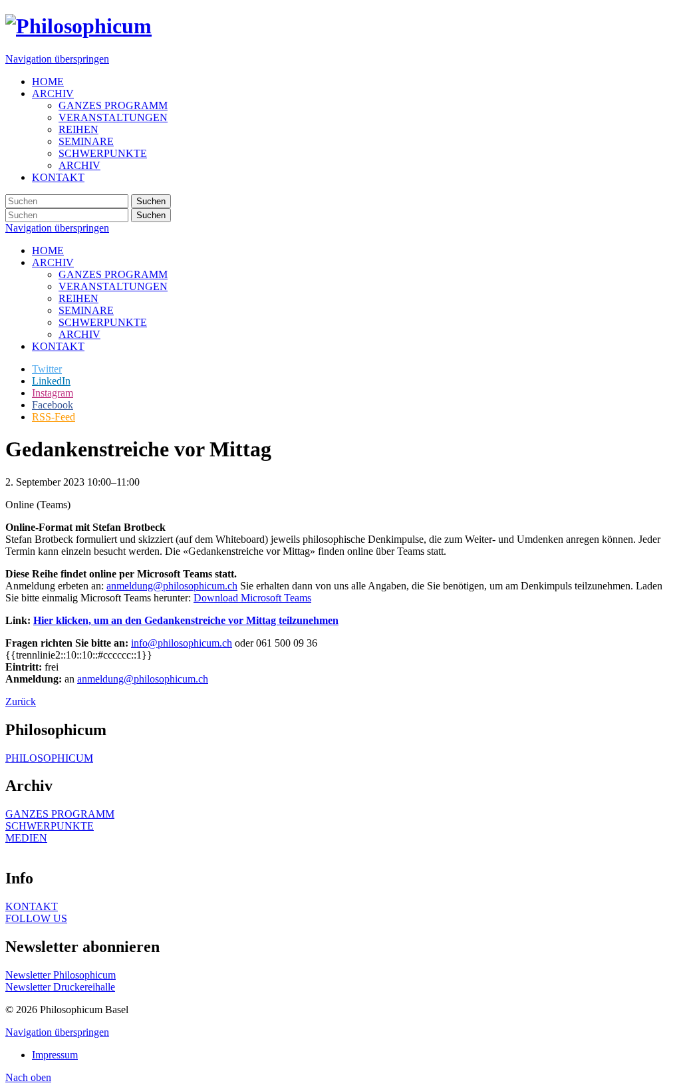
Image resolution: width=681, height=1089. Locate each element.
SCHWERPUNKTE (103, 322)
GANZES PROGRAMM (113, 274)
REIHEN (78, 298)
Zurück (20, 701)
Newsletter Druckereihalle (60, 987)
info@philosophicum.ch (181, 643)
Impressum (55, 1054)
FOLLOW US (36, 918)
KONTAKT (58, 346)
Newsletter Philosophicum (60, 975)
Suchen (151, 201)
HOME (48, 250)
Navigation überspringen (57, 59)
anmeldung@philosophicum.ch (171, 585)
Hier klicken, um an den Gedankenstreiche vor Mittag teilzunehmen (186, 620)
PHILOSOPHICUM (49, 758)
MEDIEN (26, 838)
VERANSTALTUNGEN (113, 286)
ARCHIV (53, 262)
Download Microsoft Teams (252, 597)
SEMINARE (86, 310)
